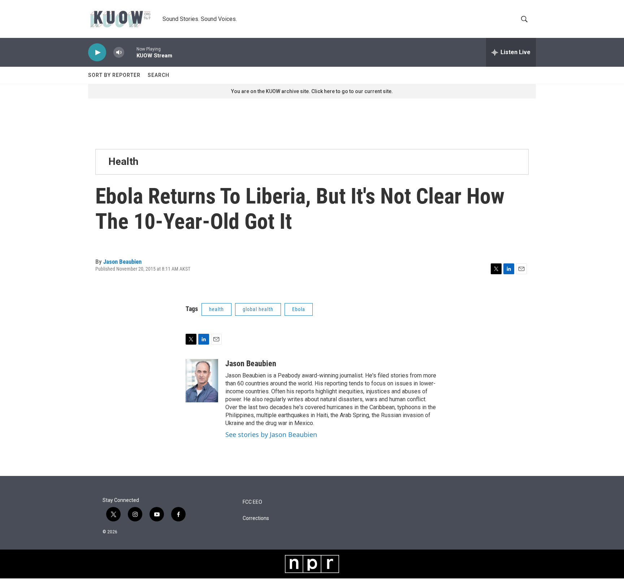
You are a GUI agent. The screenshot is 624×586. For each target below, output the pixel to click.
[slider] (130, 52)
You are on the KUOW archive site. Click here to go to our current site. (312, 91)
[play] (97, 52)
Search (158, 75)
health (216, 309)
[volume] (119, 52)
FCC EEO (252, 502)
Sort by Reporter (114, 75)
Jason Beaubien (122, 261)
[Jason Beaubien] (202, 380)
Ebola (298, 309)
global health (258, 309)
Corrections (256, 518)
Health (123, 161)
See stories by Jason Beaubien (271, 434)
